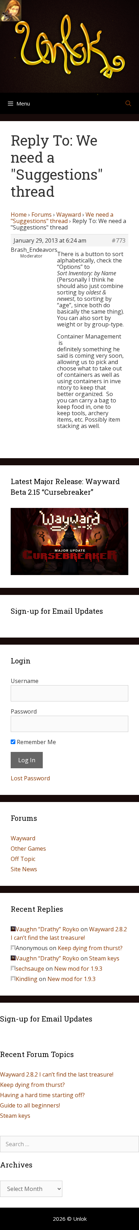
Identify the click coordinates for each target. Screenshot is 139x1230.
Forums (41, 214)
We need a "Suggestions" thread (62, 218)
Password (24, 711)
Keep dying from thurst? (90, 948)
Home (19, 214)
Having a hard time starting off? (42, 1095)
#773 (118, 240)
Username (24, 681)
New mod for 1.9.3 (78, 968)
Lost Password (30, 778)
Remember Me (35, 742)
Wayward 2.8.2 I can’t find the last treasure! (56, 1074)
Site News (24, 869)
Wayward (68, 214)
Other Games (28, 848)
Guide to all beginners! (30, 1105)
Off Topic (23, 859)
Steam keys (104, 958)
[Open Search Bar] (128, 103)
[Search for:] (69, 1144)
